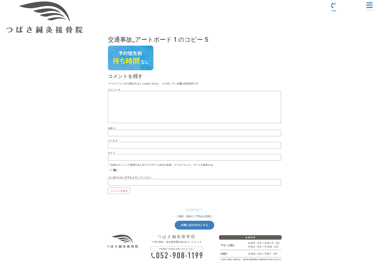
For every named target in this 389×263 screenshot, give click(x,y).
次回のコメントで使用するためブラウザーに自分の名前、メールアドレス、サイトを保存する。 (163, 165)
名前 (111, 128)
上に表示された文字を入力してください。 (131, 177)
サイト (111, 152)
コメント (114, 89)
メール (112, 140)
